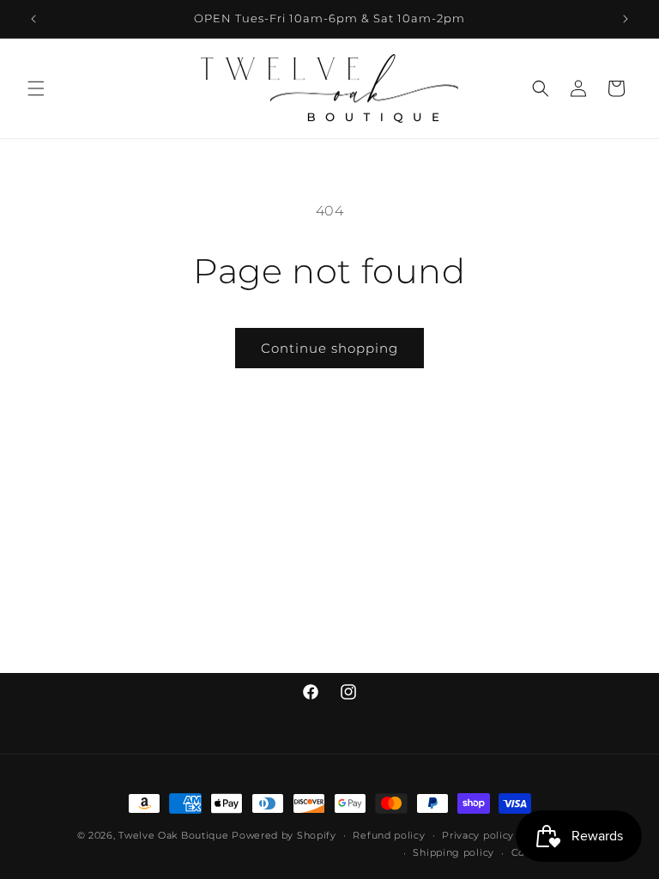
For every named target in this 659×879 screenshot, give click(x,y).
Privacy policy (478, 835)
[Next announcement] (625, 19)
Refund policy (389, 835)
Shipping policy (453, 852)
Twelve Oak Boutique (173, 835)
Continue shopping (329, 348)
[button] (36, 88)
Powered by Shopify (284, 835)
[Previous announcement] (33, 19)
